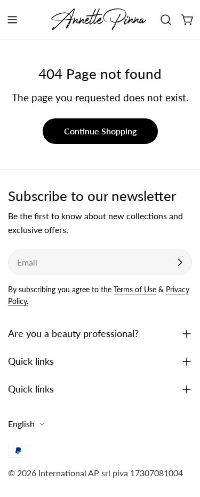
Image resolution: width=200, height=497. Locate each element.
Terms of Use (135, 289)
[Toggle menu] (12, 19)
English (21, 424)
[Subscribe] (180, 262)
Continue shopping (100, 131)
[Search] (166, 19)
